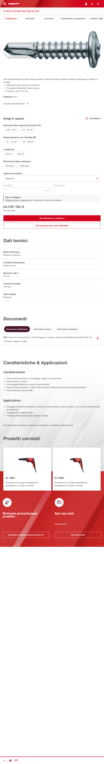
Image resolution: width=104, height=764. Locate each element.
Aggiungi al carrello (54, 218)
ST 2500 (59, 477)
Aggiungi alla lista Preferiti (53, 226)
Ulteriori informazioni (14, 104)
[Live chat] (16, 760)
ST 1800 (10, 477)
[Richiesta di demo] (10, 760)
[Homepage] (14, 3)
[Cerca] (98, 4)
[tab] (10, 18)
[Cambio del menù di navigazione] (5, 4)
